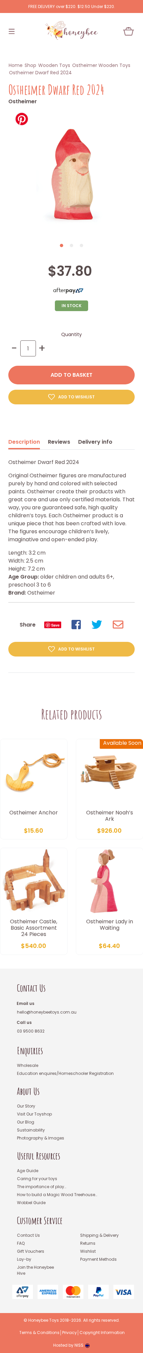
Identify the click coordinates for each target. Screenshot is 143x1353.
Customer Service (40, 1220)
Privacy (69, 1332)
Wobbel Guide (31, 1202)
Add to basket (71, 375)
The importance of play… (41, 1186)
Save (55, 625)
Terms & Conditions (39, 1332)
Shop (30, 65)
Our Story (26, 1106)
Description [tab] (24, 442)
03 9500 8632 (31, 1031)
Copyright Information (102, 1332)
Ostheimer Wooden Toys (101, 65)
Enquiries (30, 1051)
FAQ (21, 1243)
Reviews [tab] (59, 442)
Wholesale (27, 1065)
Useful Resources (38, 1156)
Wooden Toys (54, 65)
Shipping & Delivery (99, 1235)
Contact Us (31, 988)
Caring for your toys (37, 1178)
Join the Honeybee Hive (35, 1270)
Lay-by (24, 1259)
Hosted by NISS (68, 1345)
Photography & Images (40, 1138)
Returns (87, 1243)
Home (16, 65)
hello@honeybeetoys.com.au (46, 1012)
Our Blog (25, 1122)
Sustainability (31, 1130)
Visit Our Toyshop (34, 1114)
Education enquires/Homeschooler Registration (65, 1073)
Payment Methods (98, 1259)
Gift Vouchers (30, 1251)
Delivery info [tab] (95, 442)
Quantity (71, 334)
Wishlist (88, 1251)
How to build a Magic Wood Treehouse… (57, 1194)
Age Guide (27, 1170)
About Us (28, 1091)
